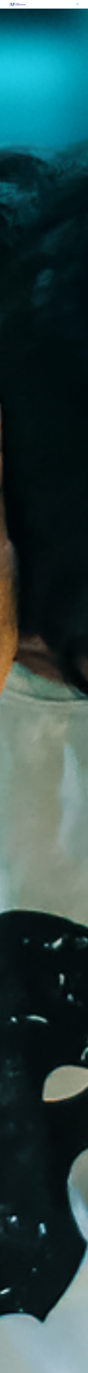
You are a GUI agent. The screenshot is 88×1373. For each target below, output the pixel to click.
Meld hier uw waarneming (43, 712)
